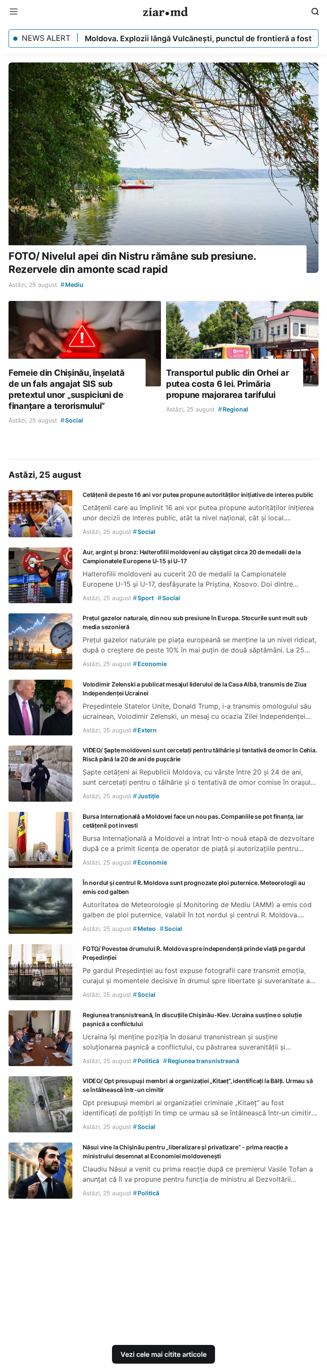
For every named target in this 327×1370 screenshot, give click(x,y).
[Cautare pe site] (315, 11)
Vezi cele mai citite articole (163, 1354)
